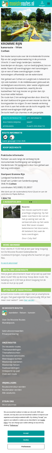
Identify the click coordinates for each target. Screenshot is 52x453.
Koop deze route (12, 147)
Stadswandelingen (10, 367)
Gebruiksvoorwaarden (12, 330)
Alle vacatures (8, 392)
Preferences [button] (14, 425)
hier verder (29, 300)
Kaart (29, 122)
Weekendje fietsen (11, 364)
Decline (26, 440)
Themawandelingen (11, 349)
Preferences (26, 447)
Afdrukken (8, 126)
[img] (48, 3)
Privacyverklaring (10, 334)
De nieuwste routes (11, 346)
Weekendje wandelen (12, 361)
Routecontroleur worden (14, 386)
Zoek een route (9, 374)
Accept (26, 433)
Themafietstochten (11, 352)
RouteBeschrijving (12, 122)
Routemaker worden (12, 389)
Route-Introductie (12, 118)
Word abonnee (9, 404)
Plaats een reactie (36, 126)
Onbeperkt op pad (11, 371)
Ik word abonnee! (9, 263)
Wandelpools (8, 322)
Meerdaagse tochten (12, 358)
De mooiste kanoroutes (13, 355)
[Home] (4, 312)
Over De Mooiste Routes (13, 319)
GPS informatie (34, 118)
